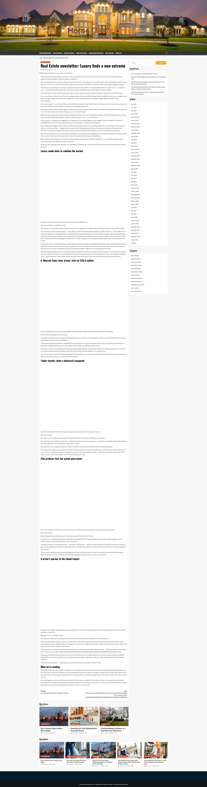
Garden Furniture (69, 53)
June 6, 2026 (78, 764)
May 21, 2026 (130, 766)
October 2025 (135, 130)
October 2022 (135, 233)
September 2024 (135, 165)
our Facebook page (81, 144)
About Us (118, 53)
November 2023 (135, 198)
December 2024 (135, 156)
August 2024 (134, 168)
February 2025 (135, 149)
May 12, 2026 (156, 766)
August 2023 (134, 204)
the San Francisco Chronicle (114, 354)
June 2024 (134, 175)
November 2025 (135, 127)
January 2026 (135, 120)
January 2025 (135, 152)
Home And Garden (136, 262)
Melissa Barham (45, 69)
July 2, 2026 (52, 733)
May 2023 (134, 210)
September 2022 (135, 236)
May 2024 (134, 178)
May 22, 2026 (105, 766)
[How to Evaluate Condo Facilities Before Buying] (53, 716)
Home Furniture (135, 275)
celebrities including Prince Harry (106, 544)
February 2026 (135, 117)
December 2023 (135, 194)
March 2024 (134, 185)
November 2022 (135, 230)
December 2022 (135, 227)
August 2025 (134, 136)
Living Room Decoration (96, 53)
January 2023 (135, 223)
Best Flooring (109, 53)
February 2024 (135, 188)
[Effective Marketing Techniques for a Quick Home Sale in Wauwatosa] (114, 716)
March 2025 (134, 146)
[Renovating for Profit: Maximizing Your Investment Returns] (84, 716)
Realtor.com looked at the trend (110, 680)
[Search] (167, 53)
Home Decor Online (136, 265)
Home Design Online (136, 272)
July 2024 (133, 172)
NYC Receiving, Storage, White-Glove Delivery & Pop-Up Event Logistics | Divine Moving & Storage (148, 88)
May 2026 (134, 110)
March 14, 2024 (113, 733)
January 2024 (135, 191)
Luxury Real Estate (45, 62)
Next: (106, 694)
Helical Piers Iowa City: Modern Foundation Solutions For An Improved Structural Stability (147, 83)
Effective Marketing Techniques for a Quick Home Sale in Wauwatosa (113, 729)
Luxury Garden (57, 53)
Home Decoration (81, 53)
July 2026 (133, 104)
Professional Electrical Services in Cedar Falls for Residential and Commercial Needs (147, 93)
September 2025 (135, 133)
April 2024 (134, 181)
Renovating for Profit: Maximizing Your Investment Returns (84, 729)
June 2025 (134, 139)
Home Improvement (136, 278)
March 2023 (134, 217)
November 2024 (135, 159)
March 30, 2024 (83, 733)
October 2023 (135, 201)
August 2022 (134, 240)
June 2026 (134, 107)
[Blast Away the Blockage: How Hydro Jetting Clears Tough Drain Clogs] (77, 750)
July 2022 (133, 243)
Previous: (55, 692)
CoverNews (116, 784)
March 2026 (134, 114)
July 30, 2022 (53, 69)
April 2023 (134, 214)
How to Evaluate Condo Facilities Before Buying (51, 729)
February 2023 (135, 220)
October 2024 (135, 162)
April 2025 (134, 143)
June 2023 (134, 207)
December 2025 (135, 123)
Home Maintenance (45, 53)
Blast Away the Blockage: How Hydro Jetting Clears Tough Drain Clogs (148, 78)
